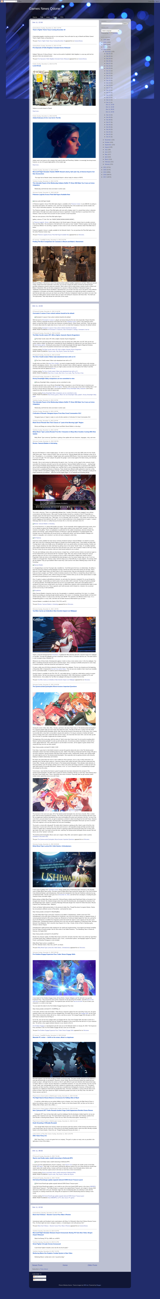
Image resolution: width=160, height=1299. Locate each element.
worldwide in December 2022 (40, 836)
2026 (105, 39)
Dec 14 (108, 95)
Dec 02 (108, 134)
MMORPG (93, 1186)
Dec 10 (108, 115)
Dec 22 (108, 75)
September (108, 144)
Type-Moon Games (53, 889)
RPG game (40, 1166)
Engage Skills (84, 1013)
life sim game (58, 387)
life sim (53, 368)
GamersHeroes (79, 41)
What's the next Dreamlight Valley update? (71, 394)
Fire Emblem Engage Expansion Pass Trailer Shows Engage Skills (56, 1030)
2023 (105, 47)
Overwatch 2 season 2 (49, 320)
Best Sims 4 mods (53, 373)
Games (35, 17)
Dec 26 (108, 66)
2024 (105, 44)
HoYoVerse (55, 654)
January (107, 164)
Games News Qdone (44, 8)
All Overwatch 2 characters (55, 329)
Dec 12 (108, 100)
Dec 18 (108, 85)
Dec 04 (108, 129)
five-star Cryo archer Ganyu (58, 669)
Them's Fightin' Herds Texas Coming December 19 (51, 41)
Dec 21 (108, 78)
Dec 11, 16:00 (37, 306)
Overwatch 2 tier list (83, 329)
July (106, 149)
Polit (41, 17)
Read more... (36, 111)
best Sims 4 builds (54, 363)
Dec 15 (108, 92)
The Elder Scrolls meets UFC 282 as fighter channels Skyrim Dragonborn (61, 349)
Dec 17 (108, 88)
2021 (105, 167)
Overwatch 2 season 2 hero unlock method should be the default (59, 328)
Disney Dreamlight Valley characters (76, 388)
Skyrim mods (51, 351)
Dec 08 (108, 119)
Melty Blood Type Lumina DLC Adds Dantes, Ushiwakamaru (54, 947)
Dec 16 (108, 90)
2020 (105, 169)
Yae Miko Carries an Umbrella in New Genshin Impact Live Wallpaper (56, 679)
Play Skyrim (59, 351)
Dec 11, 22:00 (37, 22)
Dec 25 (108, 68)
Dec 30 (108, 56)
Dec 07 (108, 122)
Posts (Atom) (44, 1269)
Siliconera (81, 234)
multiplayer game (71, 321)
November (108, 140)
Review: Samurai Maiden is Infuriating (48, 604)
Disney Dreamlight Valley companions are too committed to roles (59, 393)
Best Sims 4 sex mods (65, 373)
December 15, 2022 (64, 894)
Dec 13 (108, 97)
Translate (115, 33)
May (106, 154)
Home (65, 1265)
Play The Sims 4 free (77, 373)
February (108, 161)
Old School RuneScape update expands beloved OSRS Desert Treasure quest (63, 1196)
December (108, 51)
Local (47, 17)
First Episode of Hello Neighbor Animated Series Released (53, 59)
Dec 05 (108, 127)
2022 (105, 49)
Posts (36, 1276)
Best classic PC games (68, 1197)
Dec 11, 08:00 (37, 1151)
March (107, 159)
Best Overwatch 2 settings (70, 329)
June (106, 152)
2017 (105, 177)
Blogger (98, 1285)
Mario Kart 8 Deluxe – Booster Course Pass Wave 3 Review (54, 1226)
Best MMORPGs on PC (54, 1197)
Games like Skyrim (68, 351)
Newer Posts (37, 1265)
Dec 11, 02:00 (37, 1207)
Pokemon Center (75, 204)
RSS (61, 17)
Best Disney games (53, 394)
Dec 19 (108, 83)
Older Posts (92, 1265)
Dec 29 (108, 58)
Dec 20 (108, 80)
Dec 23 (108, 73)
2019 (105, 172)
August (107, 147)
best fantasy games (40, 345)
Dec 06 (108, 124)
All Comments (39, 1279)
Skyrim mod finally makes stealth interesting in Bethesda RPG (59, 1172)
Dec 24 (108, 71)
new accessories (78, 1001)
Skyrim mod (68, 1164)
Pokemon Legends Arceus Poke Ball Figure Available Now (53, 234)
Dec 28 (108, 61)
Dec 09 (108, 117)
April (106, 157)
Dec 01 (108, 136)
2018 (105, 174)
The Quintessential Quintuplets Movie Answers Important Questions (56, 839)
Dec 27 (108, 63)
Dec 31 (108, 53)
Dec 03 (108, 132)
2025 (105, 42)
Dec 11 (108, 102)
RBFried (86, 1285)
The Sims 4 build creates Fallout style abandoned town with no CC (60, 371)
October (107, 142)
